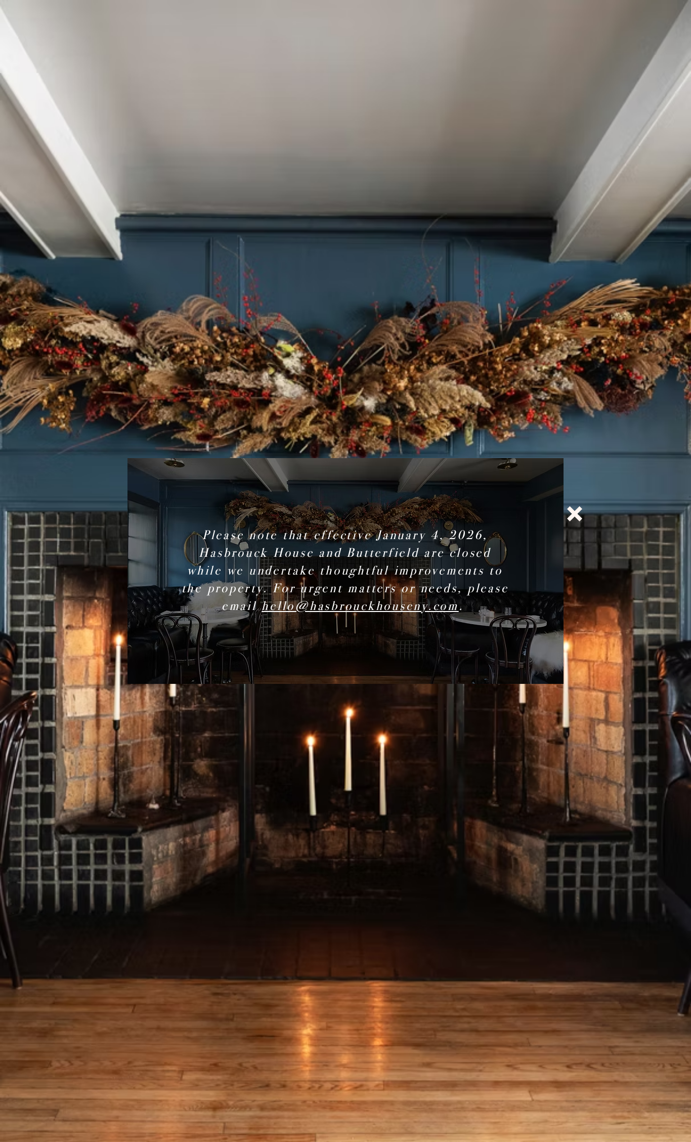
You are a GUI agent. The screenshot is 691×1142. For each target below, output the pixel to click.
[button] (574, 513)
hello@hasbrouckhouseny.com (360, 606)
